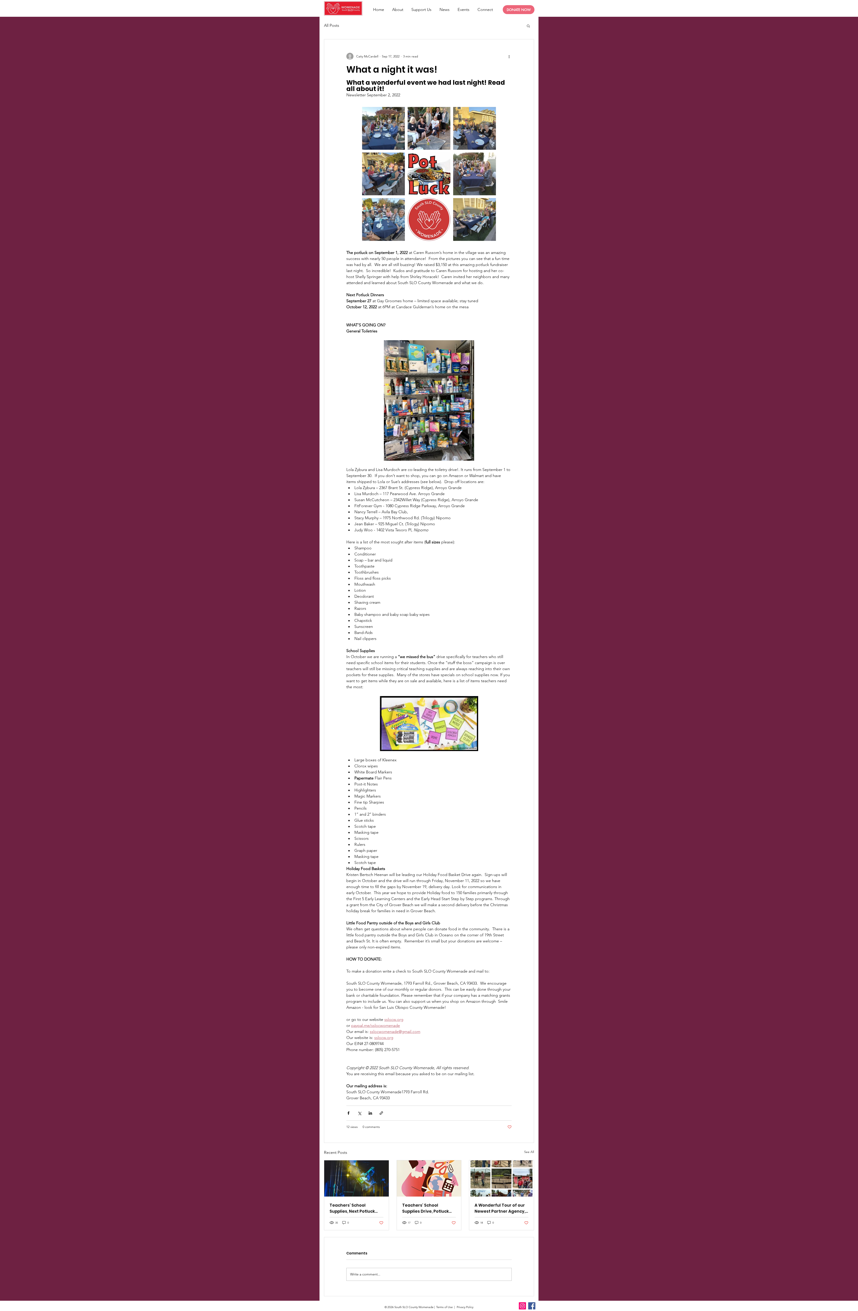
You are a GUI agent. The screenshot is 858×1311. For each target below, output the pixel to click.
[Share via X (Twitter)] (359, 1113)
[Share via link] (381, 1113)
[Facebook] (531, 1305)
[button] (528, 25)
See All (529, 1152)
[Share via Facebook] (348, 1113)
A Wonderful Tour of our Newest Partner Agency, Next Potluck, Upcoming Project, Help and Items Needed (500, 1208)
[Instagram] (522, 1305)
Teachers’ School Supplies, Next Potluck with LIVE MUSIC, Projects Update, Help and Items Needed (355, 1208)
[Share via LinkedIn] (370, 1113)
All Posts (331, 25)
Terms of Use (444, 1307)
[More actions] (509, 56)
